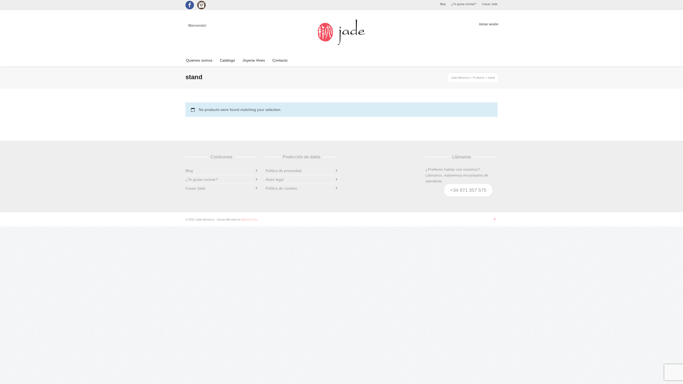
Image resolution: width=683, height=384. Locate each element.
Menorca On (249, 219)
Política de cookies (281, 188)
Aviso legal (274, 179)
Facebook (189, 5)
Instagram (201, 5)
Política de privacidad (283, 171)
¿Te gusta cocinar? (463, 4)
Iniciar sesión (488, 24)
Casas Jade (490, 4)
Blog (443, 4)
